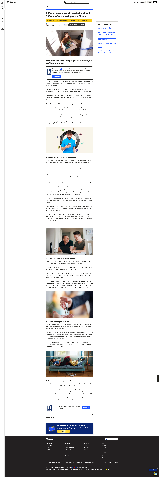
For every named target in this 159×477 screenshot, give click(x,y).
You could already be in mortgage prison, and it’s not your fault (106, 33)
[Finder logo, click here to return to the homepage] (13, 2)
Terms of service (61, 462)
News (51, 6)
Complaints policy (79, 462)
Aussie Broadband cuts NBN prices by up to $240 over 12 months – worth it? (107, 45)
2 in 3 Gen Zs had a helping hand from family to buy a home (106, 27)
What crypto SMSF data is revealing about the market (107, 38)
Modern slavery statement (89, 462)
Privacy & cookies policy (70, 462)
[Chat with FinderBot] (155, 473)
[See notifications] (145, 2)
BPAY (61, 68)
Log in (149, 2)
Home (47, 6)
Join (155, 2)
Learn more (57, 76)
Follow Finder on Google (77, 24)
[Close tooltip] (157, 468)
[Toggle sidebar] (4, 9)
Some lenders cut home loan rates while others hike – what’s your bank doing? (106, 52)
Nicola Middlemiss (53, 24)
